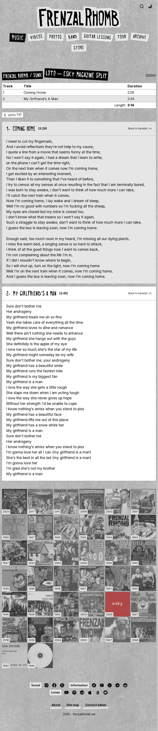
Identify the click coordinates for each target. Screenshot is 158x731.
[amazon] (98, 692)
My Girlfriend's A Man (41, 99)
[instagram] (46, 685)
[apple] (90, 692)
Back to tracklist (138, 128)
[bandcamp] (105, 692)
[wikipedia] (110, 685)
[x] (62, 685)
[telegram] (117, 685)
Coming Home (35, 92)
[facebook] (54, 685)
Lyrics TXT (15, 114)
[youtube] (66, 692)
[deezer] (82, 692)
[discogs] (94, 685)
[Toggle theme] (150, 6)
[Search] (141, 6)
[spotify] (74, 692)
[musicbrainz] (102, 685)
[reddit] (125, 685)
